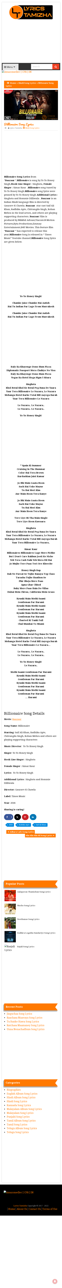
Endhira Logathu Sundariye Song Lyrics (36, 933)
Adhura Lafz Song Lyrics (22, 832)
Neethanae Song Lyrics (28, 919)
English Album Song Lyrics (22, 1093)
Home (13, 83)
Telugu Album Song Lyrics (22, 1128)
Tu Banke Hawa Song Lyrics (23, 1021)
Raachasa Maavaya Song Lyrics (24, 1017)
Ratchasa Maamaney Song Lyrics (25, 1025)
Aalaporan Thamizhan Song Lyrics (34, 892)
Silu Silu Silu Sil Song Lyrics (39, 835)
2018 (10, 825)
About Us (22, 1209)
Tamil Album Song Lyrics (21, 1120)
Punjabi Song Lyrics (18, 1116)
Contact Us (35, 1209)
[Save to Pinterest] (25, 817)
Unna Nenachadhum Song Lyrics (25, 1029)
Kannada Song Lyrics (19, 1105)
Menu (9, 67)
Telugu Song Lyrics (18, 1132)
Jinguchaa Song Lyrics (19, 1013)
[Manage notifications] (55, 1281)
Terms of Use (49, 1209)
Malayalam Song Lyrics (20, 1113)
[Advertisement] (31, 42)
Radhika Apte (24, 825)
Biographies (14, 1089)
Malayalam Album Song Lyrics (24, 1109)
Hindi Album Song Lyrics (21, 1097)
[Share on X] (17, 817)
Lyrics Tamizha (16, 128)
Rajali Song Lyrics (25, 947)
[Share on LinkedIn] (33, 817)
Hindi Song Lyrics (27, 83)
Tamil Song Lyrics (17, 1124)
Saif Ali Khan (41, 825)
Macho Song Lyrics (26, 906)
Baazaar (16, 719)
